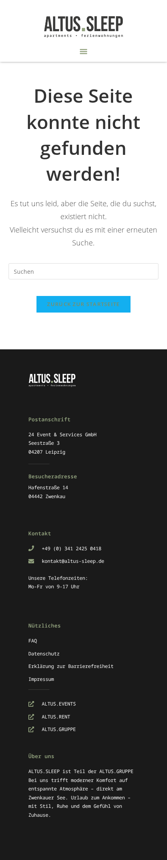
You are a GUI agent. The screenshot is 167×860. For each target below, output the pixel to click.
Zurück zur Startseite (83, 304)
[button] (83, 51)
